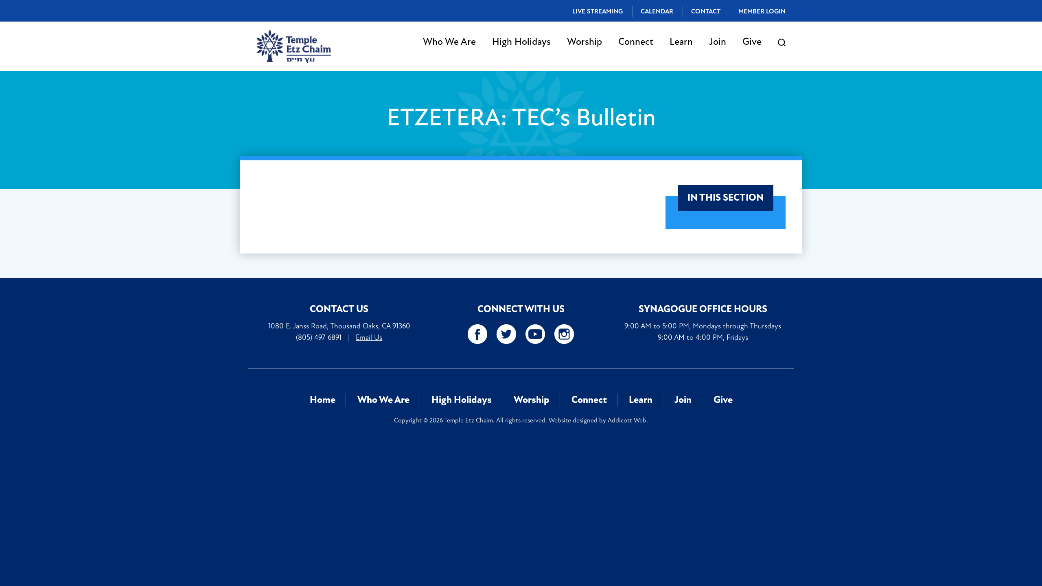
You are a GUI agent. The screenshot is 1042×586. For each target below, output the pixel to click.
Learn (681, 42)
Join (717, 42)
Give (752, 42)
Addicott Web (627, 420)
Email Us (369, 337)
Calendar (657, 11)
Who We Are (449, 42)
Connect (635, 42)
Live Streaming (597, 11)
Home (322, 400)
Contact (705, 11)
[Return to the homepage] (293, 46)
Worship (584, 42)
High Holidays (521, 42)
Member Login (762, 11)
